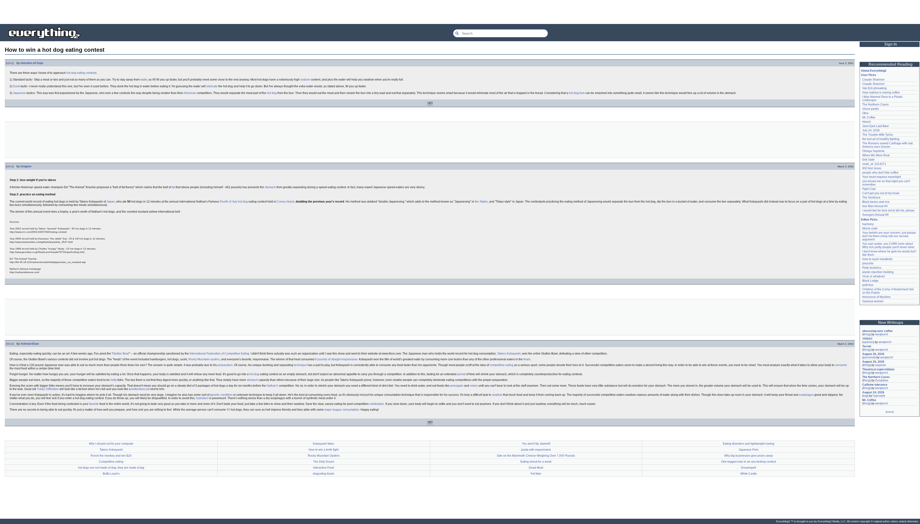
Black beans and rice (876, 202)
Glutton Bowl (121, 353)
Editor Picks (869, 219)
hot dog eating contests (81, 73)
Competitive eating (111, 461)
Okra (865, 113)
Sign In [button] (890, 44)
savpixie (880, 365)
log (865, 395)
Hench (866, 121)
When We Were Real (876, 155)
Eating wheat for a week (536, 461)
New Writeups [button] (890, 322)
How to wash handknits (877, 259)
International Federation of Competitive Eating (219, 353)
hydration (202, 398)
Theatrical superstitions (878, 369)
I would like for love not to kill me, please (888, 210)
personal (869, 357)
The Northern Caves (875, 104)
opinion (868, 342)
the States (481, 201)
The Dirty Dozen (323, 461)
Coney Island (285, 201)
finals (526, 359)
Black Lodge (870, 280)
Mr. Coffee (868, 117)
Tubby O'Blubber (48, 389)
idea (10, 63)
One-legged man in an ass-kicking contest (748, 461)
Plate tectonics (871, 267)
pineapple (456, 385)
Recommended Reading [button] (890, 64)
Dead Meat (536, 467)
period (461, 374)
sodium (305, 79)
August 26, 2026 (873, 354)
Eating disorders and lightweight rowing (748, 443)
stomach (270, 187)
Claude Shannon (873, 79)
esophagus (806, 394)
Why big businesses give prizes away (748, 455)
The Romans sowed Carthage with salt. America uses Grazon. (888, 145)
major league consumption (341, 409)
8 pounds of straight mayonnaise (336, 359)
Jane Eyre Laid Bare (875, 126)
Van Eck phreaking (874, 88)
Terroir (866, 346)
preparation (225, 365)
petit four (868, 285)
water (143, 79)
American (190, 93)
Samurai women (873, 301)
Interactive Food (323, 467)
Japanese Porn (749, 449)
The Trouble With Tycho (877, 134)
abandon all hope (31, 63)
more (890, 411)
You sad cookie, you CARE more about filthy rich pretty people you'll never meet (888, 245)
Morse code (870, 228)
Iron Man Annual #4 (875, 206)
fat (173, 187)
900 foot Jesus (871, 168)
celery (474, 385)
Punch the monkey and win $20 (111, 455)
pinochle (868, 263)
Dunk (16, 86)
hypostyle (879, 395)
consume (841, 365)
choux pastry (870, 109)
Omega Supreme (873, 151)
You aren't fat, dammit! (536, 443)
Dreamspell (748, 467)
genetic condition (221, 394)
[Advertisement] (460, 12)
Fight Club (869, 189)
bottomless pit (140, 389)
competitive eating (501, 365)
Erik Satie (868, 159)
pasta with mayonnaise (536, 449)
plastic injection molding (878, 272)
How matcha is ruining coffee (881, 92)
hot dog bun (577, 93)
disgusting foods (323, 473)
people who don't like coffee (880, 172)
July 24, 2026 (871, 130)
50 (228, 409)
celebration (376, 404)
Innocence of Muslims (876, 297)
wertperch (881, 334)
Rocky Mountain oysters (204, 359)
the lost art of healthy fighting (880, 139)
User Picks (868, 75)
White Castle (748, 473)
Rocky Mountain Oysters (323, 455)
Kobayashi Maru (323, 443)
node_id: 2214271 (874, 164)
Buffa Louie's (111, 473)
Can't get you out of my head (880, 193)
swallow (497, 394)
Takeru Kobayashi (509, 353)
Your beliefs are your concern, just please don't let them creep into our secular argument (889, 236)
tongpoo (25, 166)
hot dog (272, 93)
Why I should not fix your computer (111, 443)
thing (866, 334)
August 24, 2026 (873, 392)
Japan (111, 201)
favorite (94, 404)
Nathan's (272, 385)
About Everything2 (873, 70)
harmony (868, 224)
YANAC (867, 338)
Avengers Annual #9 (875, 214)
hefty (113, 380)
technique (300, 365)
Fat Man (536, 473)
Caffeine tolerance (874, 384)
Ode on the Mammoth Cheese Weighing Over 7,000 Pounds (536, 455)
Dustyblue (881, 380)
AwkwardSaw (29, 343)
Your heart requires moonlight (881, 177)
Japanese (19, 93)
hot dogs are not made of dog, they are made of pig (111, 467)
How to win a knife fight (324, 449)
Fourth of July (228, 201)
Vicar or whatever (873, 276)
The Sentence (871, 197)
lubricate (212, 86)
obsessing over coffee (877, 331)
